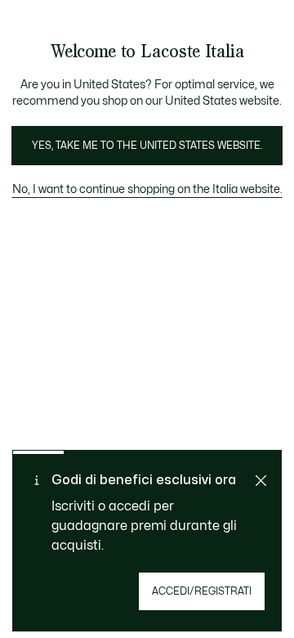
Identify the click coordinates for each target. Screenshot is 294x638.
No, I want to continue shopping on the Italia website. (147, 189)
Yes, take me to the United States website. (147, 146)
